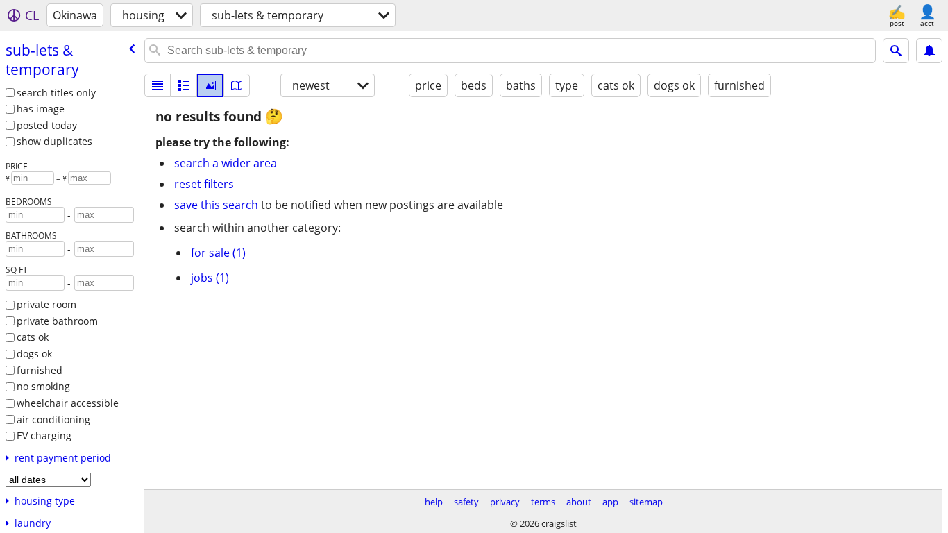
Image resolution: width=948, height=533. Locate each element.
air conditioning (53, 419)
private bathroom (57, 321)
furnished (39, 370)
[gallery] (210, 85)
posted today (47, 125)
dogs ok (34, 353)
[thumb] (184, 85)
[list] (157, 85)
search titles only (56, 92)
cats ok (33, 337)
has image (41, 108)
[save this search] (929, 50)
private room (46, 304)
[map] (236, 85)
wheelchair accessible (68, 402)
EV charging (44, 435)
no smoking (43, 386)
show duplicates (54, 141)
